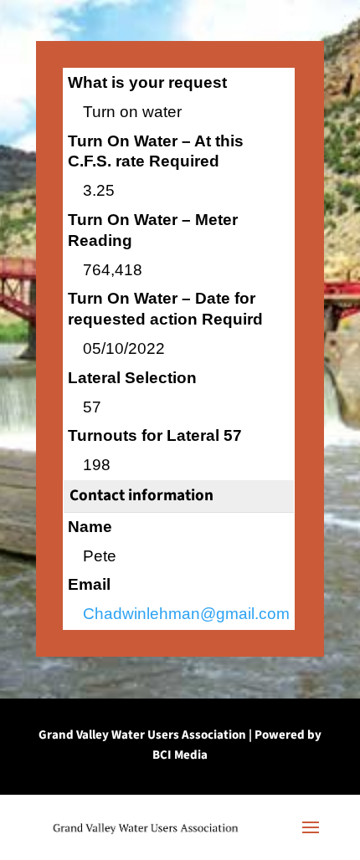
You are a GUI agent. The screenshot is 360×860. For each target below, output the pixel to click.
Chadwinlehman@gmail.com (186, 613)
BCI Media (180, 755)
